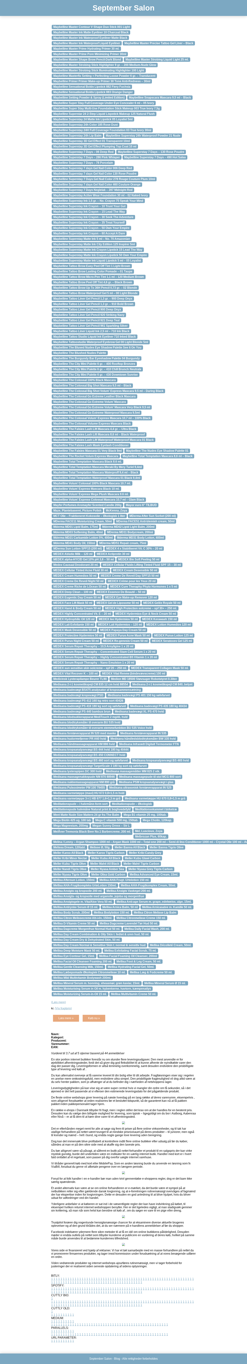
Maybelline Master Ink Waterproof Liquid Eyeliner (86, 43)
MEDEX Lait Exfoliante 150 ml (73, 624)
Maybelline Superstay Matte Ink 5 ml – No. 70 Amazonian (91, 238)
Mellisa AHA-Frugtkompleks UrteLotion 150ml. (84, 885)
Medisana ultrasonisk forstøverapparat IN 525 (140, 787)
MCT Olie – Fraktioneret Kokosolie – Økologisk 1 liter (89, 515)
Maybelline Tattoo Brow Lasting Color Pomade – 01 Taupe (92, 271)
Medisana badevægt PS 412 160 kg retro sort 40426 (88, 700)
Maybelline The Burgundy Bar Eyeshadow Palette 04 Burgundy (96, 358)
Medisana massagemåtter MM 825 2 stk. (133, 771)
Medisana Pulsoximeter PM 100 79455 (79, 787)
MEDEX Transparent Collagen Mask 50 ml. (160, 668)
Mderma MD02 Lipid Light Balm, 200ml (128, 526)
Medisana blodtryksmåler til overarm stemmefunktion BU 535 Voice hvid (102, 727)
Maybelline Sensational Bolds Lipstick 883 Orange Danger (93, 92)
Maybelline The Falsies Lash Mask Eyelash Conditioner (91, 445)
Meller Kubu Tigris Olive (69, 863)
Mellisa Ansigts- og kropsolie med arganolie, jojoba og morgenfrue (98, 896)
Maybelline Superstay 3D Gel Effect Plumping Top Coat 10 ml (94, 146)
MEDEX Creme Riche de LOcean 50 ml (79, 586)
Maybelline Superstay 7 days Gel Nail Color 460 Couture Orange (96, 184)
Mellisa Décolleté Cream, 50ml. (170, 945)
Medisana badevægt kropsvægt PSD (78, 695)
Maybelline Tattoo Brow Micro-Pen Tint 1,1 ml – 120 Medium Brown (98, 276)
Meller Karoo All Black (68, 852)
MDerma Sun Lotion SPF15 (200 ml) (77, 548)
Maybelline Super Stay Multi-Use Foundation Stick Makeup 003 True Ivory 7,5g (106, 108)
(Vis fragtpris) (63, 1008)
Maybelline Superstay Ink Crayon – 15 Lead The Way (89, 211)
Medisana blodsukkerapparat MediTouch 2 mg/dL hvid (90, 716)
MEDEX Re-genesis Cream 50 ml (125, 640)
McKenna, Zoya (116, 510)
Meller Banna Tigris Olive (167, 847)
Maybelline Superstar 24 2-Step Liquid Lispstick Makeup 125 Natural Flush (104, 113)
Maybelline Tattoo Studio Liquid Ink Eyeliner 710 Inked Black (94, 336)
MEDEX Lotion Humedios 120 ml (168, 624)
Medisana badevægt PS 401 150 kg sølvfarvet (139, 695)
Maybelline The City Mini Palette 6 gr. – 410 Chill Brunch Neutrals (97, 369)
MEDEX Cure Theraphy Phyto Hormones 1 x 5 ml (143, 586)
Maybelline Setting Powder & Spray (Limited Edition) (89, 97)
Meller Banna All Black (130, 847)
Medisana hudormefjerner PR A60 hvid (79, 738)
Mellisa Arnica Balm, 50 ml (120, 907)
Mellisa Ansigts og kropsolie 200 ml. (77, 890)
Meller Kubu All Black (105, 858)
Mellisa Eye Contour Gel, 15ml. (74, 956)
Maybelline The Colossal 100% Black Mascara (84, 380)
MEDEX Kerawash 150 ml (159, 619)
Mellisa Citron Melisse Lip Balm (155, 912)
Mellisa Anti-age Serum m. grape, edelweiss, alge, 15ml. (154, 901)
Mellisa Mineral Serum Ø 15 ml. (165, 983)
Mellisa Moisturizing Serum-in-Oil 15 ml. (80, 994)
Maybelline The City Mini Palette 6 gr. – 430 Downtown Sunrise (95, 374)
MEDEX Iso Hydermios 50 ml (118, 619)
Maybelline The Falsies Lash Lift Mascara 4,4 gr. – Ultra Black (94, 429)
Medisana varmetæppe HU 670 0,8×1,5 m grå (155, 798)
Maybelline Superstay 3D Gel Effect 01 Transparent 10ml (91, 141)
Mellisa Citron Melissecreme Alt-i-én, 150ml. (82, 918)
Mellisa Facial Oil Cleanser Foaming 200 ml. (82, 961)
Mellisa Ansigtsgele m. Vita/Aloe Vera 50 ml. (82, 901)
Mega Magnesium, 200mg (70, 825)
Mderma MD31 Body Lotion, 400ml (140, 537)
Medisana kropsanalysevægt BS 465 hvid (160, 760)
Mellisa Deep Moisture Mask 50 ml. (76, 950)
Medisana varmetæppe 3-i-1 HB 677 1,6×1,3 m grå (86, 798)
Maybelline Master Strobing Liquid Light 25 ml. (157, 59)
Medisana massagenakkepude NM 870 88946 (84, 776)
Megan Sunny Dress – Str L (111, 825)
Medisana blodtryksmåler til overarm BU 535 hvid (86, 722)
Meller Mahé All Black (104, 863)
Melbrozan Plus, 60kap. (151, 836)
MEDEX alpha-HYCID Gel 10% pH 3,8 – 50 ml (83, 559)
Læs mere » (66, 1018)
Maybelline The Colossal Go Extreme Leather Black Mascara (94, 396)
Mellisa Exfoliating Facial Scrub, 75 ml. (130, 950)
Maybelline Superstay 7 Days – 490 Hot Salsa (155, 157)
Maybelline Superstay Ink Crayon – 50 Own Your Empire (91, 227)
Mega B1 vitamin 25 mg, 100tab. (145, 814)
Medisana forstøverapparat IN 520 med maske (84, 733)
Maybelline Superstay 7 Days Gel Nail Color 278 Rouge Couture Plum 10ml (104, 179)
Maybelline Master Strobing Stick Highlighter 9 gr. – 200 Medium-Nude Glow (104, 64)
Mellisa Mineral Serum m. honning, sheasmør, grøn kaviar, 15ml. (96, 983)
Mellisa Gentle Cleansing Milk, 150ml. (78, 966)
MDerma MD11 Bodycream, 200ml (130, 532)
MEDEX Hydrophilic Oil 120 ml (73, 619)
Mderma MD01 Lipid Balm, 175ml (75, 526)
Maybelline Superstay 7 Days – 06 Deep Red (83, 151)
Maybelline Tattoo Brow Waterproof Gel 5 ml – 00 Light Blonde (95, 293)
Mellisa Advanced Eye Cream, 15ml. (154, 874)
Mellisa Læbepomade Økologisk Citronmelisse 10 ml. (89, 972)
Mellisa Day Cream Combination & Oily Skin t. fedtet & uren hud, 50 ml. (101, 934)
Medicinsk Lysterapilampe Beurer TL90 (80, 678)
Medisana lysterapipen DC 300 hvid (77, 771)
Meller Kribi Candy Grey (145, 852)
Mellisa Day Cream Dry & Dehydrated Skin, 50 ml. (86, 939)
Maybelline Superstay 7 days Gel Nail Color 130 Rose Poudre (95, 173)
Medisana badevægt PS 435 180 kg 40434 (158, 706)
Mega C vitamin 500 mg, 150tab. (116, 820)
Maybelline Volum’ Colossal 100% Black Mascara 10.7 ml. (92, 483)
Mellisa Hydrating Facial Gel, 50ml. (131, 966)
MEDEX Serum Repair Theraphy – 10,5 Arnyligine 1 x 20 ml (93, 646)
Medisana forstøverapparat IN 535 (143, 733)
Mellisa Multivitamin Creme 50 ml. (133, 994)
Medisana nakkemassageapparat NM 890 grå (84, 782)
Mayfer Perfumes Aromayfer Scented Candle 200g (87, 505)
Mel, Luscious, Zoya (148, 831)
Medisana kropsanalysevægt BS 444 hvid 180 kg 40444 (91, 749)
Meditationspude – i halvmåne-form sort (80, 803)
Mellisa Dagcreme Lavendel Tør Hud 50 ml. (129, 923)
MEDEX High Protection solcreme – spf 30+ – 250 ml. (141, 608)
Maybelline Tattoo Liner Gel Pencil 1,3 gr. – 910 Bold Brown (93, 304)
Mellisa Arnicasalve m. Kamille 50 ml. (167, 907)
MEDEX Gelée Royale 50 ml (161, 602)
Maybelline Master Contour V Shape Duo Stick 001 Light (91, 26)
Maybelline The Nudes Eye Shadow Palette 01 (157, 450)
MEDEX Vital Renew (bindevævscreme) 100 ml (133, 673)
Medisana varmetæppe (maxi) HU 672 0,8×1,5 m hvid (88, 793)
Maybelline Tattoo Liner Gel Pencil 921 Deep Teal (86, 320)
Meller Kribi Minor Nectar (70, 858)
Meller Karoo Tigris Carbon (106, 852)
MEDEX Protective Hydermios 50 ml (77, 635)
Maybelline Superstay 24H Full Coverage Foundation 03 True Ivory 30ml (102, 130)
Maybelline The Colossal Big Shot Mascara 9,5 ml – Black (92, 385)
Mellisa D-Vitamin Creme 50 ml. (74, 923)
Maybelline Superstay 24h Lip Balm (77, 135)
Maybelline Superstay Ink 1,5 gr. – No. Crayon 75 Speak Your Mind (98, 200)
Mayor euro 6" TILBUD (141, 505)
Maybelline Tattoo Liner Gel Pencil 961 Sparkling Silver (90, 325)
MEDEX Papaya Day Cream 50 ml (123, 630)
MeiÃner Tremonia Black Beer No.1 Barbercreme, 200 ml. (92, 831)
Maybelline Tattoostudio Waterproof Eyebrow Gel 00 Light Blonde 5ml (100, 342)
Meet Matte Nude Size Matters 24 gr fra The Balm (86, 814)
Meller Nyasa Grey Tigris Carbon (150, 869)
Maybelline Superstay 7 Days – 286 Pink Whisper (86, 157)
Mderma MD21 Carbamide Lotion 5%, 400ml (83, 537)
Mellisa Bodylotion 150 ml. (111, 912)
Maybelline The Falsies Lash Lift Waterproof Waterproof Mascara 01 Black (103, 439)
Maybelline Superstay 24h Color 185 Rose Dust (85, 124)
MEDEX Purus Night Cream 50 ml (76, 640)
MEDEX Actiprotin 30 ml (113, 553)
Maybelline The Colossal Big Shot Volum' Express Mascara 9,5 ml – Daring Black (108, 390)
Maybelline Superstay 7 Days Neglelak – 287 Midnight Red (93, 189)
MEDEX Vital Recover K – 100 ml (75, 673)
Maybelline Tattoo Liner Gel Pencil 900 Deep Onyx (87, 309)
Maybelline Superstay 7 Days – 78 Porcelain (83, 162)
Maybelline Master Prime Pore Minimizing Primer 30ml (89, 54)
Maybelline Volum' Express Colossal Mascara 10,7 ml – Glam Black (98, 499)
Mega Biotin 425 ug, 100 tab (72, 820)
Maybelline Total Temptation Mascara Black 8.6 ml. (87, 461)
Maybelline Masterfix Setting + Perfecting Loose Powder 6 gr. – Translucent (104, 75)
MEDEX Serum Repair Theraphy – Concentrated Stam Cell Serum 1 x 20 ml (104, 651)
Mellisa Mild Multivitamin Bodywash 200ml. (82, 977)
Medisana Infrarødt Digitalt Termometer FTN (149, 744)
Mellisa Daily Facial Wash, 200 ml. (147, 928)
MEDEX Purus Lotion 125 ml (173, 635)
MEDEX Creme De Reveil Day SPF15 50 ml (130, 575)
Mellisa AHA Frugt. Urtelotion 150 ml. (124, 880)
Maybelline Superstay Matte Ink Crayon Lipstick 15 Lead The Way (97, 249)
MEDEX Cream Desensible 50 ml (135, 570)
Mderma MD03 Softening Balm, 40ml (78, 532)
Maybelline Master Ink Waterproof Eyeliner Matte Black (90, 37)
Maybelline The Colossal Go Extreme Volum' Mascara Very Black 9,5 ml (101, 407)
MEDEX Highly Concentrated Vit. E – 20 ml (82, 613)
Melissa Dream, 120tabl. (69, 847)
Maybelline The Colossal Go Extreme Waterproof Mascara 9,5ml (96, 412)
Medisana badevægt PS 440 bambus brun (81, 711)
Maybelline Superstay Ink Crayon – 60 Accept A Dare (89, 233)
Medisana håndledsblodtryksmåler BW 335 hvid (143, 738)
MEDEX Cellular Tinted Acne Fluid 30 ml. (80, 570)
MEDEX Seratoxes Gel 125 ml (172, 640)
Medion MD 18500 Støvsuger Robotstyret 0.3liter (144, 678)
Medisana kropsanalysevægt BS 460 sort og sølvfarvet (90, 760)
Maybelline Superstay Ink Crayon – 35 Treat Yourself (89, 222)
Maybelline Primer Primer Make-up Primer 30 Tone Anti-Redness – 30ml (101, 81)
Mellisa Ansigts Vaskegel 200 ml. (129, 890)
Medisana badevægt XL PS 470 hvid (139, 711)
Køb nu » (94, 1018)
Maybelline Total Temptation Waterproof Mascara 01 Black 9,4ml (96, 477)
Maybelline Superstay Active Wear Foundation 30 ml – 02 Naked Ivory (100, 195)
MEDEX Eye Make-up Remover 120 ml (131, 597)
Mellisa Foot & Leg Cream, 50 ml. (138, 961)
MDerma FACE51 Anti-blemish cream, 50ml (145, 521)
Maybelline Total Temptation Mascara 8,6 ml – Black (158, 456)
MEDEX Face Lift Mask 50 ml (72, 602)
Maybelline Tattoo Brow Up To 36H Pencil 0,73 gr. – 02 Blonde (95, 287)
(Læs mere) (58, 1002)
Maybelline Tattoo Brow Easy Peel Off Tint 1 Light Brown (91, 266)
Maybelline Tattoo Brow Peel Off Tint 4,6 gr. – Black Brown (92, 282)
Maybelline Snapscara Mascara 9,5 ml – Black (160, 97)
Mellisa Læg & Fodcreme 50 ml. (151, 972)
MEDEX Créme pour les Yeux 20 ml (132, 581)
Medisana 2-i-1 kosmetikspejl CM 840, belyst (162, 684)
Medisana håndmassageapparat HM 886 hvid (84, 744)
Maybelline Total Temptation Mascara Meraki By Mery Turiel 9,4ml (97, 467)
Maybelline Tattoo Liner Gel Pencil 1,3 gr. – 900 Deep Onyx (92, 298)
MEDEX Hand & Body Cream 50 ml (77, 608)
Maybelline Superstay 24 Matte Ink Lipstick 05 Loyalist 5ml (93, 119)
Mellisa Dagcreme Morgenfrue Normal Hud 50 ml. (86, 928)
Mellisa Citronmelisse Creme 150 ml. (141, 918)
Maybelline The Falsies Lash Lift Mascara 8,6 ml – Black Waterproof (99, 434)
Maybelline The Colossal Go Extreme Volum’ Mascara (89, 401)
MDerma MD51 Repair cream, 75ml (122, 543)
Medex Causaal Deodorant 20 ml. (75, 564)
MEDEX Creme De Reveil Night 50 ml (78, 581)
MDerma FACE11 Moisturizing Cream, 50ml (82, 521)
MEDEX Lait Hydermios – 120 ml (120, 624)
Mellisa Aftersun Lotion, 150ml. (74, 880)
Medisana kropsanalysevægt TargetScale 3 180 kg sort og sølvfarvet (100, 765)
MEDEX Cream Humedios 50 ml (74, 575)
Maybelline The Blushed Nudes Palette (79, 352)
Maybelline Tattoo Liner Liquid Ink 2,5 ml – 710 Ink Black (91, 331)
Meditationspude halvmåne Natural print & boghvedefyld (92, 809)
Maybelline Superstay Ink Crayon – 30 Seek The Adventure (93, 217)
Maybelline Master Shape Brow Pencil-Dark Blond (87, 59)
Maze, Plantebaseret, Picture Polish (77, 510)
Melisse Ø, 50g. (100, 847)
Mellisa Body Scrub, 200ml (71, 912)
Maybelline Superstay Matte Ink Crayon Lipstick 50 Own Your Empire (100, 255)
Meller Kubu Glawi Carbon (142, 858)
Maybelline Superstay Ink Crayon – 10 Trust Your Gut (89, 206)
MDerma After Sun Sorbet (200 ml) (152, 515)
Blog (117, 1358)
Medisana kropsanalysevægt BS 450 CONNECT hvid (89, 755)
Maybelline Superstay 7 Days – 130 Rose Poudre (151, 151)
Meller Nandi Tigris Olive (69, 869)
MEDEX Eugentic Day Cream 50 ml (77, 597)
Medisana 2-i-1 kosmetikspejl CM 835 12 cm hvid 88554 (90, 684)
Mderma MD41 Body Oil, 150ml (74, 543)
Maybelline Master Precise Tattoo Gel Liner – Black (158, 43)
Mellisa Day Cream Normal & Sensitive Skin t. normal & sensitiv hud (99, 945)
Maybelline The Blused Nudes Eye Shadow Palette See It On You (97, 347)
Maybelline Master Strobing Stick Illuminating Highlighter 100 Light (98, 70)
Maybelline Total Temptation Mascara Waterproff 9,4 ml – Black (95, 472)
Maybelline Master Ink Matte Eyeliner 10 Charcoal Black (91, 32)
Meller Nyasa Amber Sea (107, 869)
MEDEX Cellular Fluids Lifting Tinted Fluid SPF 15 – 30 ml (142, 564)
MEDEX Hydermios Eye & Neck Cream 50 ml (145, 613)
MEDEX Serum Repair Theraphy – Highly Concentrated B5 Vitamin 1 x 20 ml (105, 657)
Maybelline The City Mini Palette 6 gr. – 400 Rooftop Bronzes (94, 363)
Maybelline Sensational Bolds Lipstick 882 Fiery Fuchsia (91, 86)
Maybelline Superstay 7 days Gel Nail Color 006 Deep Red (92, 168)
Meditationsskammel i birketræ (156, 809)
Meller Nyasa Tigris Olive (70, 874)
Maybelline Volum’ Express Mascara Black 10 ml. (86, 488)
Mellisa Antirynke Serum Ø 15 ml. (75, 907)
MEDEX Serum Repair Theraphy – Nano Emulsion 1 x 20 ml (93, 662)
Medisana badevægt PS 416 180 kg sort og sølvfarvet (89, 706)
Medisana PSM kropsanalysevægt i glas (146, 782)
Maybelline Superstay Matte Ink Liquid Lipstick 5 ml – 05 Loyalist (97, 260)
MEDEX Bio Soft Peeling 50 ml (138, 559)
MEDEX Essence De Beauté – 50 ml (121, 592)
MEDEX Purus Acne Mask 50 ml (128, 635)
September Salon (124, 8)
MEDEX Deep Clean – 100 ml (72, 592)
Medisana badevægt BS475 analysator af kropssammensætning (97, 689)
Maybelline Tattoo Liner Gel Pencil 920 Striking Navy (88, 314)
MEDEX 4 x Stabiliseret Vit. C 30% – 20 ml (134, 548)
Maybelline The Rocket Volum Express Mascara (85, 456)
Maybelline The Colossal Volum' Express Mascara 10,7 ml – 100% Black (102, 418)
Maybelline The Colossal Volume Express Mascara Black (92, 423)
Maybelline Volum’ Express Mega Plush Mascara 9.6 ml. (91, 494)
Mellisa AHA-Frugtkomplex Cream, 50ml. (148, 885)
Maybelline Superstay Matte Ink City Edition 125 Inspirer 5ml (94, 244)
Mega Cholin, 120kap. (157, 820)
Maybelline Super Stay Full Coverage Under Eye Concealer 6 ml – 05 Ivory (103, 103)
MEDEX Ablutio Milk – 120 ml (72, 553)
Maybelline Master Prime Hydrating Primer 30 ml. (86, 48)
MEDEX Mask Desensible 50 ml (74, 630)
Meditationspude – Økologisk (132, 803)
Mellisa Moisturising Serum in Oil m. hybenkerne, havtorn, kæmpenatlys (102, 988)
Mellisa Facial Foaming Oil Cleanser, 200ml (128, 956)
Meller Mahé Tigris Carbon (141, 863)
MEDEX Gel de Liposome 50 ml (118, 602)
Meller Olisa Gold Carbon (108, 874)
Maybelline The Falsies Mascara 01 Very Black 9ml (87, 450)
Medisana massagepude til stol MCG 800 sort (150, 776)
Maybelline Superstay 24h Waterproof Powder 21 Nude (143, 135)
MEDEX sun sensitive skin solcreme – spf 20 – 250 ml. (90, 668)
